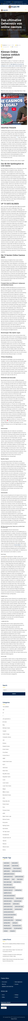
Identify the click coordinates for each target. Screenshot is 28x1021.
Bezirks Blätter (18, 545)
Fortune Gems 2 (6, 755)
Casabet (4, 731)
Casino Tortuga (6, 734)
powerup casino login (8, 917)
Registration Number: (6, 1002)
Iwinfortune (5, 767)
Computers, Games (7, 737)
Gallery (3, 997)
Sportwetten (5, 828)
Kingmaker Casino (6, 776)
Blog (4, 725)
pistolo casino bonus (8, 906)
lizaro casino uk (17, 882)
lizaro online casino (8, 884)
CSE (3, 740)
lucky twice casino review (9, 887)
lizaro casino (19, 879)
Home (3, 994)
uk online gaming (17, 928)
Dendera (4, 743)
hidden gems (6, 879)
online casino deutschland (9, 895)
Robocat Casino (6, 819)
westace (5, 931)
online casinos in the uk (8, 898)
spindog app (18, 920)
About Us (4, 984)
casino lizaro (6, 862)
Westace (4, 843)
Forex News (5, 752)
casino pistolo (15, 862)
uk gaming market (7, 928)
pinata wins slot (7, 903)
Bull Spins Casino (6, 728)
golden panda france (8, 876)
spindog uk (15, 922)
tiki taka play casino (17, 925)
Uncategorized (6, 46)
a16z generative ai (6, 718)
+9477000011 (8, 1)
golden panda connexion (9, 873)
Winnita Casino (6, 846)
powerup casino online (8, 920)
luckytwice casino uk (8, 890)
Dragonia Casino (6, 746)
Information (4, 981)
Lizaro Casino (6, 782)
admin (19, 45)
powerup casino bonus (8, 911)
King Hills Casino (6, 773)
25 (3, 712)
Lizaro (4, 779)
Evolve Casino (6, 749)
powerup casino (18, 909)
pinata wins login (17, 901)
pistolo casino (16, 903)
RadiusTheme (14, 1018)
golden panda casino (16, 871)
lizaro (13, 879)
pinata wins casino (7, 901)
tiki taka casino (7, 925)
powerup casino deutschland (10, 914)
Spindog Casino (6, 825)
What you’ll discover (7, 946)
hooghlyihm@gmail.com (18, 1)
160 (3, 709)
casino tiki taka (15, 865)
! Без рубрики (6, 706)
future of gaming (17, 868)
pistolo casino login (19, 906)
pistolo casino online (8, 909)
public (4, 813)
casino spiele (6, 865)
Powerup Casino (6, 810)
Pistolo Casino (6, 804)
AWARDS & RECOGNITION (7, 986)
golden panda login (19, 876)
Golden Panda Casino (7, 761)
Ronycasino (5, 822)
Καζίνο (4, 849)
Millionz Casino (6, 792)
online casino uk (19, 898)
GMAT (4, 758)
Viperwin (4, 840)
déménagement (7, 868)
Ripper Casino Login (7, 816)
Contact (16, 997)
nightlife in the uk (7, 892)
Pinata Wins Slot (6, 801)
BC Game (5, 721)
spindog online (7, 922)
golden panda (7, 871)
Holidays (16, 994)
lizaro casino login (7, 882)
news (4, 798)
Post (4, 807)
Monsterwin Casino (7, 795)
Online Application (18, 981)
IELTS (4, 764)
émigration (12, 931)
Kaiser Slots (5, 770)
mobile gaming (18, 890)
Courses (16, 984)
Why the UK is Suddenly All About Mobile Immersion (14, 943)
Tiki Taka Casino (6, 831)
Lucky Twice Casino (7, 785)
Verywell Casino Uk (7, 837)
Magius (4, 789)
